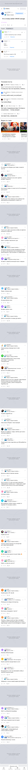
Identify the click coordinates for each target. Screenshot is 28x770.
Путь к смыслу (10, 532)
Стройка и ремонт (12, 501)
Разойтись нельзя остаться (17, 92)
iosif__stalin (5, 105)
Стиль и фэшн (10, 668)
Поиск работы (10, 165)
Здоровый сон (11, 561)
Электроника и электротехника (17, 98)
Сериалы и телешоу (14, 84)
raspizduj (5, 113)
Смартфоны (10, 440)
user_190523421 (6, 84)
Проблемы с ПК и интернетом (14, 659)
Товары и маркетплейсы (10, 14)
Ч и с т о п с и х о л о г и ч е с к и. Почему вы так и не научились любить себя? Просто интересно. (13, 88)
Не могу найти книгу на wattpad (11, 95)
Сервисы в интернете (12, 238)
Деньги (8, 307)
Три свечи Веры (6, 102)
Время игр (10, 186)
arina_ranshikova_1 (7, 92)
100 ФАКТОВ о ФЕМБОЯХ (9, 116)
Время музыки (10, 113)
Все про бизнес (11, 175)
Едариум (9, 609)
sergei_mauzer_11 (6, 98)
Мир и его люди (12, 105)
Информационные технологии (14, 368)
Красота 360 (10, 650)
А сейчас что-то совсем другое (14, 600)
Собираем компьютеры (13, 259)
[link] (10, 131)
